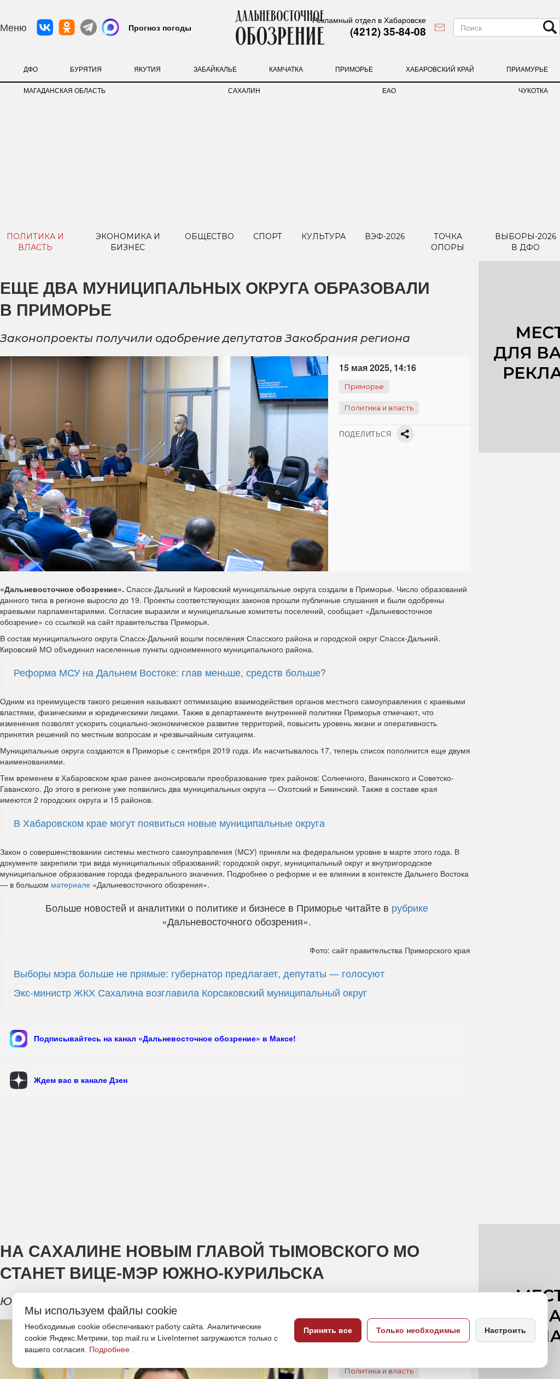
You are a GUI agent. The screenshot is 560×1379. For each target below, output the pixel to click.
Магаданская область (65, 90)
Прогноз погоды (160, 27)
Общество (209, 236)
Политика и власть (35, 241)
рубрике (410, 907)
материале (70, 884)
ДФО (31, 68)
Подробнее (110, 1349)
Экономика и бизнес (128, 241)
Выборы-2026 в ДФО (525, 241)
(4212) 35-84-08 (388, 31)
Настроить (505, 1330)
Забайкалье (215, 68)
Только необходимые (418, 1330)
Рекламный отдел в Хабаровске (369, 19)
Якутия (147, 68)
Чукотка (533, 90)
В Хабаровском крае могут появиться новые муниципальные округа (169, 823)
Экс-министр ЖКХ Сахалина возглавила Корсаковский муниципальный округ (190, 992)
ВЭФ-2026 (385, 236)
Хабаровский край (440, 68)
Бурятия (86, 68)
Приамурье (527, 68)
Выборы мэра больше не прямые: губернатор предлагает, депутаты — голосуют (199, 973)
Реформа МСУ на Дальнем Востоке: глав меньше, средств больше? (170, 672)
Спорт (267, 236)
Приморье (354, 68)
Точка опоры (447, 241)
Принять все (328, 1330)
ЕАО (389, 90)
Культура (323, 236)
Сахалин (244, 90)
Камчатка (286, 68)
